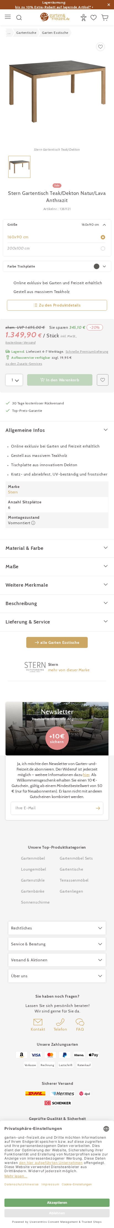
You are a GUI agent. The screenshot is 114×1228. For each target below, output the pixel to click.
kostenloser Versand (20, 342)
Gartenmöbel (33, 858)
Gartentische (71, 869)
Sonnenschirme (35, 902)
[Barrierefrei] (84, 17)
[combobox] (14, 379)
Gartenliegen (71, 891)
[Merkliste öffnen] (94, 17)
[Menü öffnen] (8, 17)
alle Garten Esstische (59, 642)
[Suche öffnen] (19, 17)
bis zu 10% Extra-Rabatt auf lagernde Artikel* (53, 7)
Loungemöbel (33, 869)
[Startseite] (55, 17)
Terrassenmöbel (74, 880)
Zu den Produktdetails (60, 305)
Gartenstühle (33, 880)
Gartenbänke (33, 891)
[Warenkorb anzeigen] (105, 17)
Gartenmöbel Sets (76, 858)
